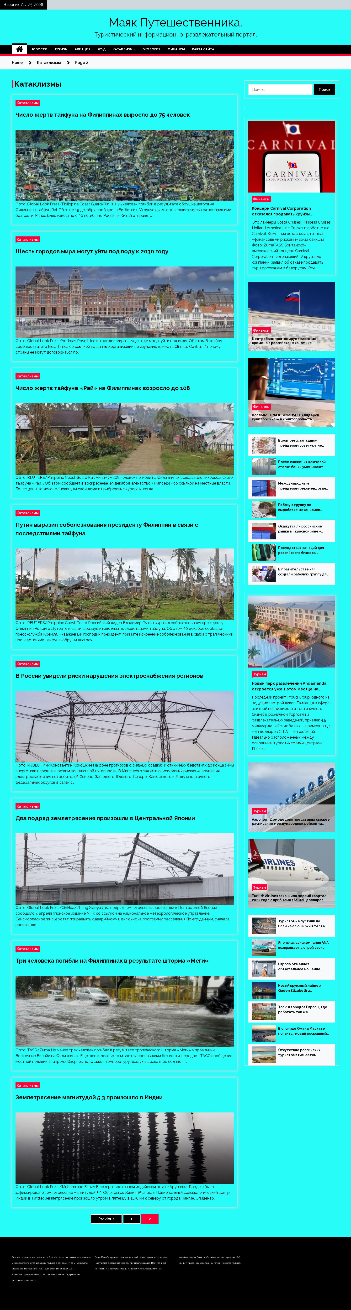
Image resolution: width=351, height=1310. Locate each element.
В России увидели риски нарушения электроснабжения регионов (109, 675)
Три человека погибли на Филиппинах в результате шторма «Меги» (112, 960)
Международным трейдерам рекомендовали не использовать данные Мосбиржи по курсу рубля (303, 486)
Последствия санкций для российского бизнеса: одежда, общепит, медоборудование (301, 550)
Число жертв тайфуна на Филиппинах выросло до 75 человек (103, 114)
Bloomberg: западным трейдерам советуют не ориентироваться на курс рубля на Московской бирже (303, 443)
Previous (106, 1219)
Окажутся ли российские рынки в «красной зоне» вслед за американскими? (301, 529)
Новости (39, 49)
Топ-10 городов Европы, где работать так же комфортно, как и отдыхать (302, 1010)
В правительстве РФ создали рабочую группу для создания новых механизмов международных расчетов (303, 572)
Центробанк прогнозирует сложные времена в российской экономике (284, 341)
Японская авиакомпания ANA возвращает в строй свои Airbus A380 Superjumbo (303, 945)
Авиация (82, 49)
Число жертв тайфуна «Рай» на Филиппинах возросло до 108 (103, 388)
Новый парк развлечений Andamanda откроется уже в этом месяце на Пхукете (289, 686)
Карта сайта (203, 49)
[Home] (19, 49)
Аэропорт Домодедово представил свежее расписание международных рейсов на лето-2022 (291, 822)
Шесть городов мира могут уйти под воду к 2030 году (92, 251)
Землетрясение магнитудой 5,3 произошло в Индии (89, 1097)
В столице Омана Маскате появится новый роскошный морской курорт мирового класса (302, 1031)
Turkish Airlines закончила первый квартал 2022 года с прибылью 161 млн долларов (289, 898)
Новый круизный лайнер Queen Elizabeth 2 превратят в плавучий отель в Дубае (303, 988)
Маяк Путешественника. (175, 22)
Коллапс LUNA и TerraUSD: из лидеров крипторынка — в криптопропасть (285, 417)
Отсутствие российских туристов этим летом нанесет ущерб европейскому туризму (299, 1053)
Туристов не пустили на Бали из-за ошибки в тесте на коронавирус (301, 924)
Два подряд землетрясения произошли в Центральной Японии (105, 818)
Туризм (61, 49)
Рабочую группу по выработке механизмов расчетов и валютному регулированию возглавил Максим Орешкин (301, 507)
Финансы (176, 49)
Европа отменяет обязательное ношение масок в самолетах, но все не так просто (301, 967)
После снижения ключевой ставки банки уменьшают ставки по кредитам (302, 465)
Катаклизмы (124, 49)
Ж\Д (102, 49)
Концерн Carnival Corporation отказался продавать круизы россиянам (281, 211)
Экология (151, 49)
